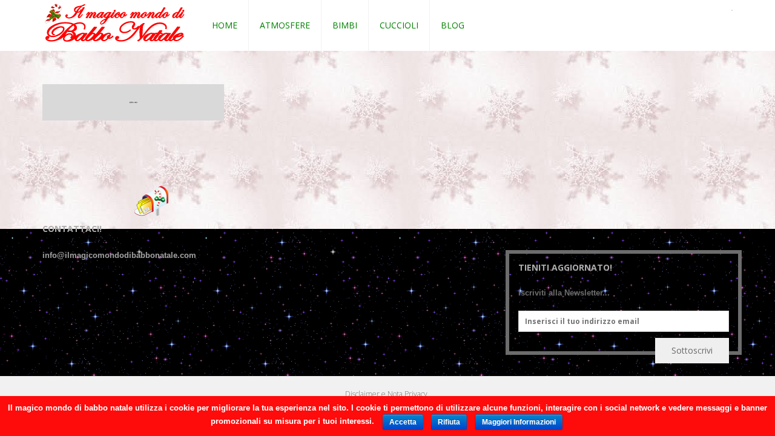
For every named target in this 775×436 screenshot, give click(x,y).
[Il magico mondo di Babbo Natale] (114, 23)
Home (224, 25)
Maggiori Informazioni (519, 422)
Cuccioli (399, 25)
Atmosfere (285, 25)
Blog (452, 25)
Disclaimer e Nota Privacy (386, 394)
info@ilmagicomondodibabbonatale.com (119, 255)
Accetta (403, 422)
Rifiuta (449, 422)
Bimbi (344, 25)
